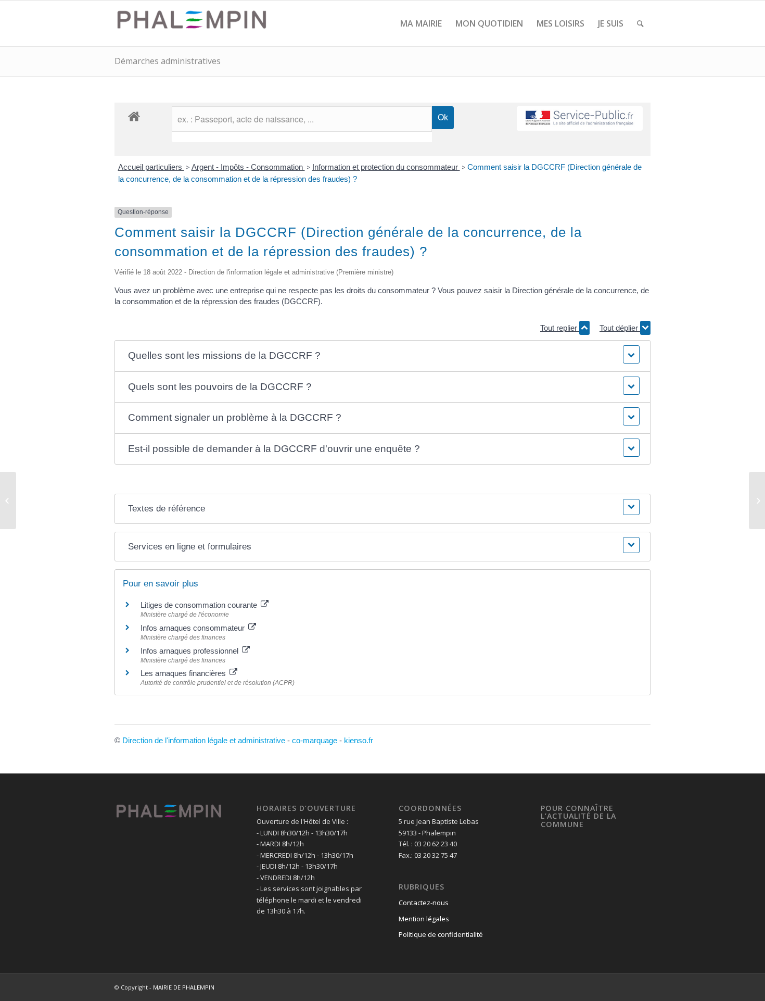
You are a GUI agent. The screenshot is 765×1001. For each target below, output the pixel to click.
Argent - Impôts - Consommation (248, 166)
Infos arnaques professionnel (190, 650)
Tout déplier (620, 327)
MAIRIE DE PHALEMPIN (183, 987)
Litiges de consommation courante (200, 604)
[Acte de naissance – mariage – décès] (8, 500)
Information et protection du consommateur (386, 166)
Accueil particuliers (151, 166)
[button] (382, 356)
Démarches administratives (167, 61)
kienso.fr (358, 740)
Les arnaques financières (184, 673)
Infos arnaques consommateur (194, 627)
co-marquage (314, 740)
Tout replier (559, 327)
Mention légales (424, 918)
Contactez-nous (424, 902)
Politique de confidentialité (441, 934)
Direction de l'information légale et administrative (203, 740)
